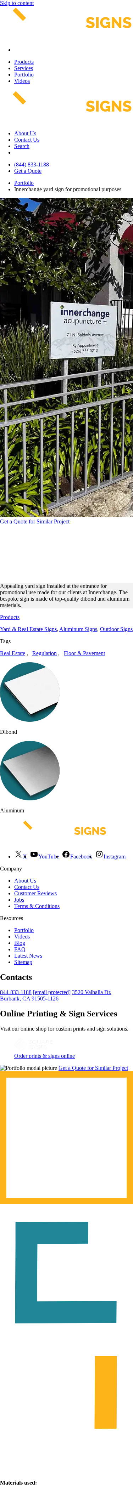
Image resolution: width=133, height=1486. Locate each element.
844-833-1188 (16, 992)
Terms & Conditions (37, 906)
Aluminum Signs (78, 629)
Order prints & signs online (44, 1056)
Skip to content (17, 3)
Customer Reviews (35, 893)
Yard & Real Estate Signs (28, 629)
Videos (22, 81)
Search (21, 146)
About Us (25, 133)
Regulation (44, 653)
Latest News (28, 956)
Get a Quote (27, 171)
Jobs (19, 900)
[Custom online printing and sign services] (33, 1050)
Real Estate (12, 653)
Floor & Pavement (84, 653)
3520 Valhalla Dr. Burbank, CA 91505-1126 (55, 995)
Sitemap (23, 962)
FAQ (20, 949)
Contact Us (26, 140)
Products (24, 62)
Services (23, 68)
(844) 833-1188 (31, 164)
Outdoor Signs (116, 629)
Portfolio (24, 75)
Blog (19, 943)
